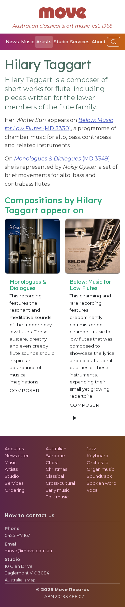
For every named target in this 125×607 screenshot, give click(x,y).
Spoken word (101, 483)
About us (14, 448)
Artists (44, 41)
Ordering (15, 490)
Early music (58, 490)
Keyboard (97, 455)
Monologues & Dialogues (28, 284)
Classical (55, 476)
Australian (56, 448)
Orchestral (98, 462)
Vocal (93, 490)
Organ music (100, 469)
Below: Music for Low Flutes (90, 284)
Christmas (56, 469)
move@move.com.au (28, 550)
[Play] (74, 418)
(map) (31, 580)
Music (27, 41)
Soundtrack (99, 476)
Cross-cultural (60, 483)
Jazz (91, 448)
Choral (53, 462)
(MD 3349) (62, 158)
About (99, 41)
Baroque (55, 455)
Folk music (57, 496)
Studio (61, 41)
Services (80, 41)
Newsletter (17, 455)
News (12, 41)
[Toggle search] (113, 42)
